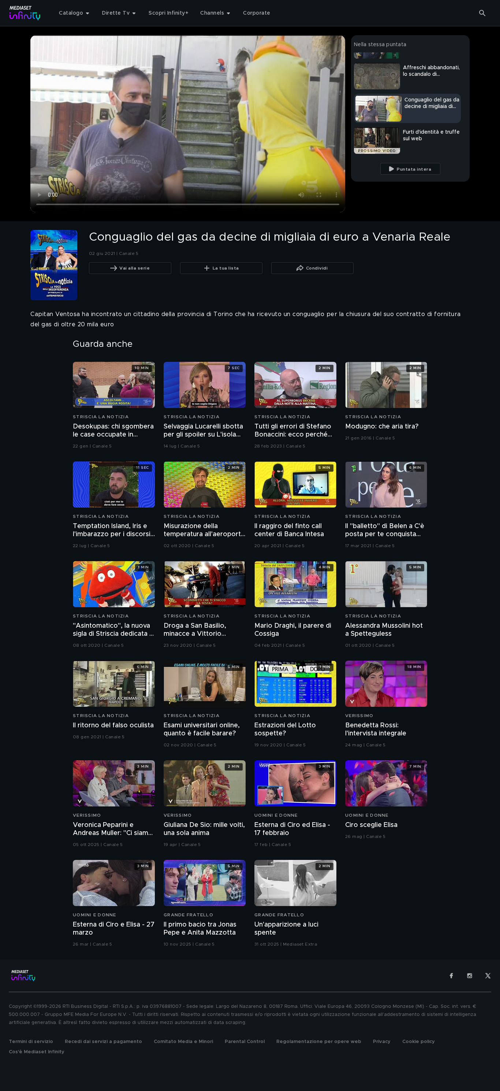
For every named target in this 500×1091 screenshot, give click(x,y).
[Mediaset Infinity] (25, 13)
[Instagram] (469, 975)
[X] (488, 975)
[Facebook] (451, 975)
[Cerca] (482, 13)
